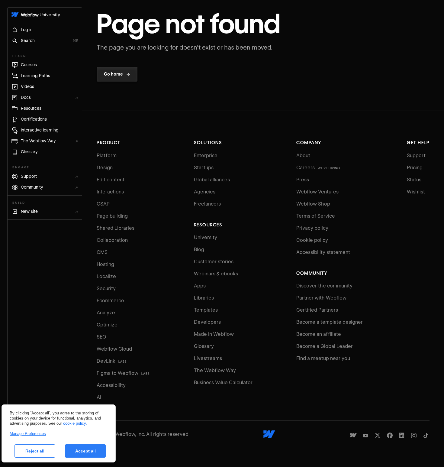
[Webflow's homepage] (269, 434)
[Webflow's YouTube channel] (365, 435)
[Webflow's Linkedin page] (401, 435)
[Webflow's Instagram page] (413, 435)
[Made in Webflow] (353, 435)
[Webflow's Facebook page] (389, 435)
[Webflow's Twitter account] (377, 435)
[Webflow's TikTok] (426, 435)
